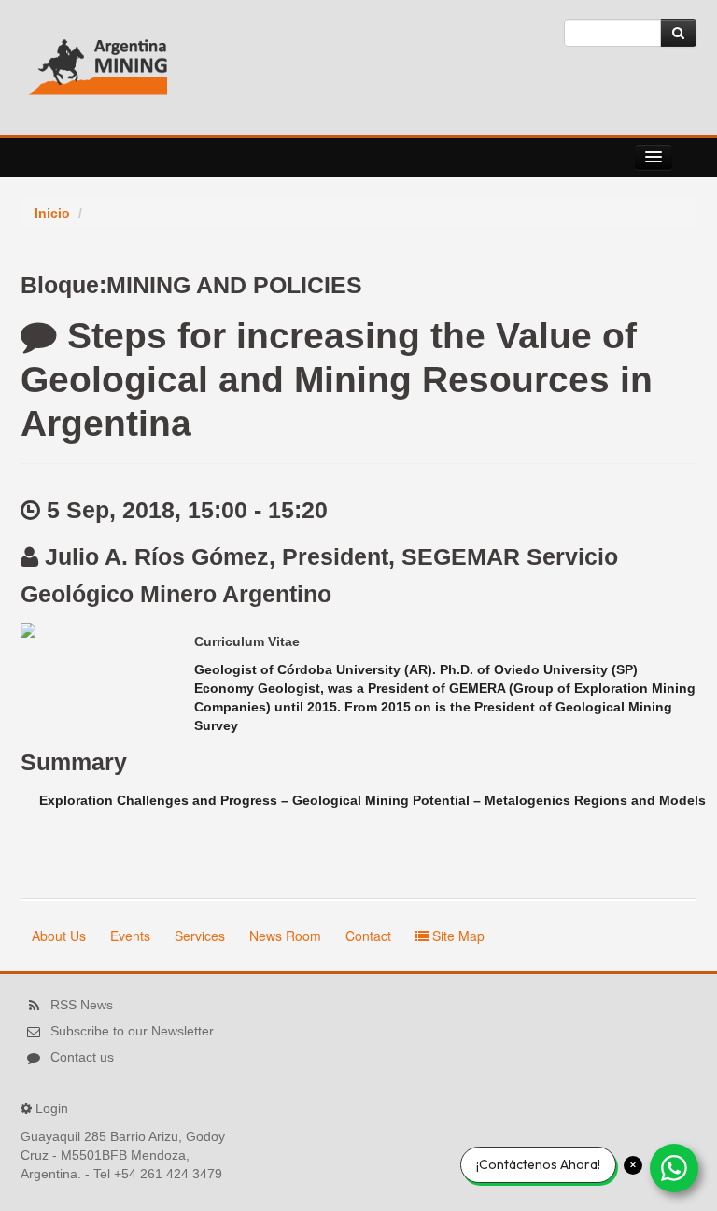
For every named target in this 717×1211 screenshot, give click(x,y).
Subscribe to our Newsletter (132, 1030)
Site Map (457, 935)
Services (200, 935)
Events (130, 935)
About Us (59, 935)
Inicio (52, 212)
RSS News (81, 1004)
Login (51, 1108)
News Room (285, 935)
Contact (368, 935)
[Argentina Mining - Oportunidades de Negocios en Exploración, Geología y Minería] (98, 60)
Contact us (82, 1056)
